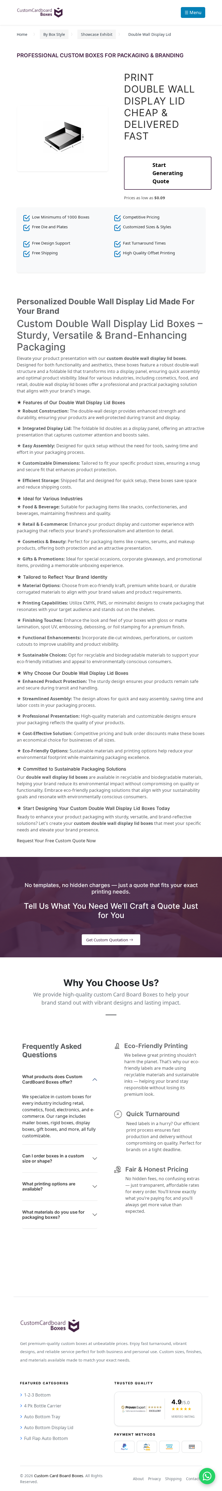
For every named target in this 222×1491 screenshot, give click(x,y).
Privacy (154, 1478)
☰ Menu (193, 12)
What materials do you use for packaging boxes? (53, 1214)
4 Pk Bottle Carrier (42, 1406)
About (138, 1478)
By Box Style (54, 34)
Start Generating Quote (167, 173)
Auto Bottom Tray (42, 1417)
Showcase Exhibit (96, 34)
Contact (193, 1478)
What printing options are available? (48, 1186)
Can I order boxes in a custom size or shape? (53, 1158)
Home (22, 34)
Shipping (173, 1478)
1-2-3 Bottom (37, 1395)
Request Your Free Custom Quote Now (56, 841)
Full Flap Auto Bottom (46, 1438)
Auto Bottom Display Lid (48, 1427)
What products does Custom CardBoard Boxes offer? (52, 1079)
